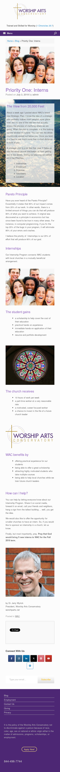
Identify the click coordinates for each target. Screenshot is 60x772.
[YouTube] (48, 658)
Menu (9, 33)
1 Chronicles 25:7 (45, 25)
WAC (17, 616)
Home (10, 40)
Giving (7, 708)
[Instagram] (19, 658)
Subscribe (46, 679)
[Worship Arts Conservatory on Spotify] (30, 665)
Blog (17, 40)
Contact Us (9, 703)
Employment (10, 699)
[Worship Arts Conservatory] (30, 11)
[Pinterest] (41, 658)
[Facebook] (11, 658)
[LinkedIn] (26, 658)
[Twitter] (33, 658)
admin (35, 94)
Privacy (7, 712)
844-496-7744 (13, 761)
